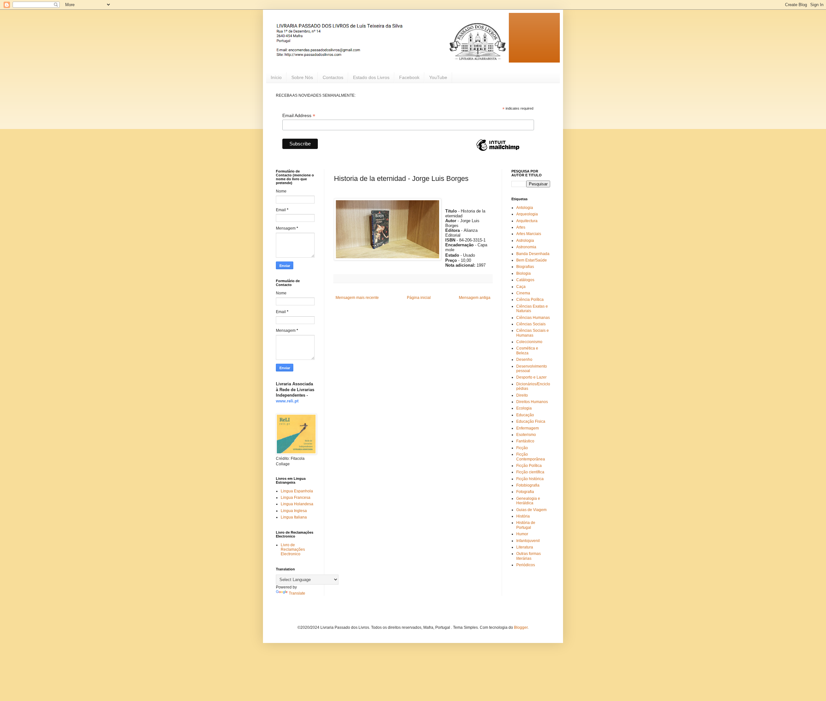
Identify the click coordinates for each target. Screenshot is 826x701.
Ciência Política (530, 299)
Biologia (523, 273)
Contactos (333, 77)
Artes (520, 227)
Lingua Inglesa (294, 510)
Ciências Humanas (533, 317)
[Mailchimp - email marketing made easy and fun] (497, 150)
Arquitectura (527, 221)
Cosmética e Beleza (527, 350)
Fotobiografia (527, 485)
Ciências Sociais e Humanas (532, 332)
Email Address (298, 116)
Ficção (522, 448)
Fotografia (525, 491)
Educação (525, 415)
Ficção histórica (530, 479)
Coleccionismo (529, 342)
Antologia (524, 207)
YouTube (438, 77)
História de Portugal (525, 524)
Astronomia (526, 247)
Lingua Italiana (294, 517)
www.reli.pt (287, 401)
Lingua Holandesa (297, 504)
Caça (521, 286)
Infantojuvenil (528, 540)
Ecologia (524, 408)
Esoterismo (526, 434)
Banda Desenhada (532, 254)
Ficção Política (529, 465)
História (523, 516)
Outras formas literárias (528, 555)
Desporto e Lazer (531, 377)
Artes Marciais (528, 234)
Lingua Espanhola (297, 491)
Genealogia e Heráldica (528, 500)
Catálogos (525, 280)
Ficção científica (530, 472)
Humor (522, 534)
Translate (297, 593)
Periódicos (525, 565)
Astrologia (525, 240)
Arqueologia (527, 214)
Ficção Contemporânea (530, 456)
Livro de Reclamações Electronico (293, 550)
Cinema (523, 293)
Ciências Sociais (531, 324)
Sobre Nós (302, 77)
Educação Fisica (530, 421)
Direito (522, 395)
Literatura (524, 547)
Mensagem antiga (474, 297)
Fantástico (525, 441)
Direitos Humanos (532, 402)
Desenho (524, 359)
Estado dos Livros (371, 77)
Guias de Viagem (531, 510)
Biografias (525, 266)
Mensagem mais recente (357, 297)
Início (276, 77)
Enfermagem (527, 428)
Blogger (521, 627)
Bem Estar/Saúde (531, 260)
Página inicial (419, 297)
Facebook (409, 77)
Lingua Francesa (295, 497)
